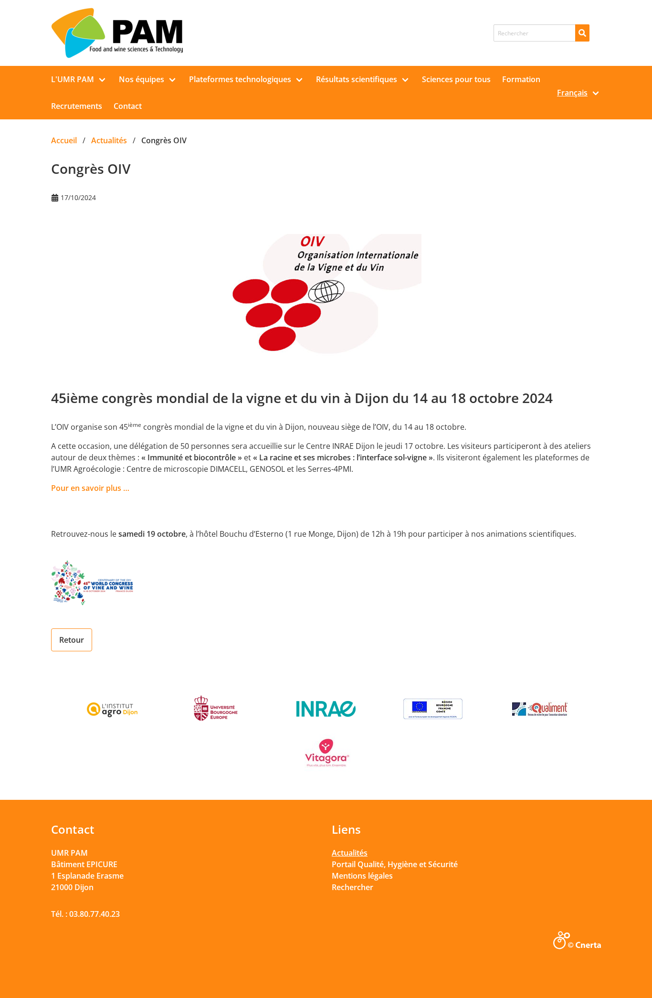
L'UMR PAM (72, 79)
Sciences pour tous (456, 79)
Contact (128, 106)
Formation (521, 79)
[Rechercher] (582, 33)
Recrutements (76, 106)
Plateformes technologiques (240, 79)
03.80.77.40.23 (94, 914)
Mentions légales (362, 876)
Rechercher (352, 887)
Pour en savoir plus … (90, 488)
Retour (71, 640)
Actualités (350, 853)
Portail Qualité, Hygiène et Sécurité (395, 864)
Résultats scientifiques (356, 79)
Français (572, 92)
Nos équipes (141, 79)
